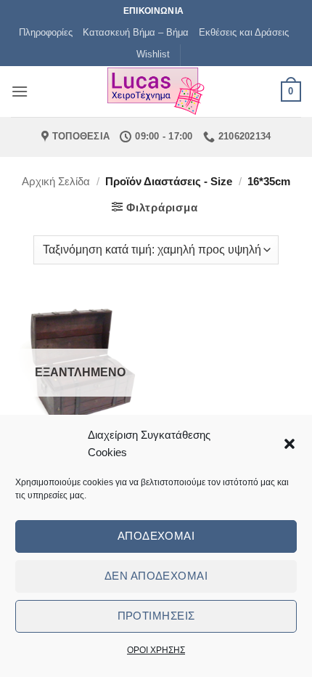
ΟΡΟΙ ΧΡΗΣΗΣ (156, 650)
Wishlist (153, 54)
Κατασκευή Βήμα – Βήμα (136, 32)
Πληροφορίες (46, 32)
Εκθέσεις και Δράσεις (244, 32)
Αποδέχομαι (156, 536)
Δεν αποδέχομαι (156, 575)
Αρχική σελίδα (56, 181)
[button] (289, 444)
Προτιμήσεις (156, 615)
